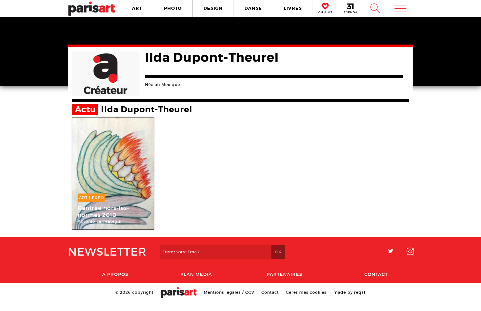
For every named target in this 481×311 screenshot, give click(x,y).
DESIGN (213, 8)
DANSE (253, 8)
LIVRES (293, 8)
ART (137, 8)
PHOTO (173, 8)
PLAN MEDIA (196, 274)
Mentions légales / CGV (229, 292)
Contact (376, 274)
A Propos (115, 274)
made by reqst (349, 292)
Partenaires (284, 274)
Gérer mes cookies (306, 292)
